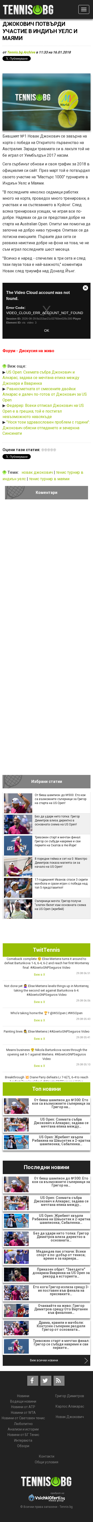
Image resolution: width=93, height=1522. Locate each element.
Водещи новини (23, 1401)
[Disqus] (46, 572)
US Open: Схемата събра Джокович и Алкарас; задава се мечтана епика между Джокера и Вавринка (40, 378)
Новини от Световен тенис (23, 1418)
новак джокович (38, 472)
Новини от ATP (23, 1407)
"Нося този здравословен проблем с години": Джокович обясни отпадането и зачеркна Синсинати (46, 428)
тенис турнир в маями (49, 478)
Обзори (23, 1446)
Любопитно (23, 1424)
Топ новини (46, 1089)
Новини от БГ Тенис (23, 1435)
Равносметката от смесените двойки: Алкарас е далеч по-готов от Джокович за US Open (44, 394)
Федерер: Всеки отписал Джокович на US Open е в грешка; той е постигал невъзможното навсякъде (43, 411)
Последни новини (46, 1167)
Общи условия (46, 1462)
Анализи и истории (23, 1429)
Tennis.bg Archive (21, 52)
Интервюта (23, 1440)
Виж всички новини (44, 1360)
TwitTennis (46, 950)
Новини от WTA (23, 1413)
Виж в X (39, 974)
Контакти (46, 1456)
